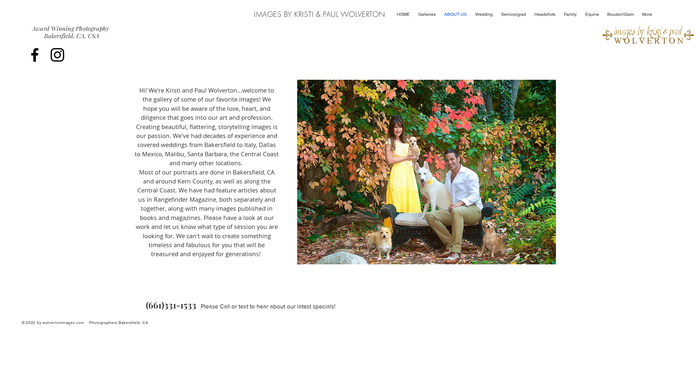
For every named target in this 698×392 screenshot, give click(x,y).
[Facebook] (35, 55)
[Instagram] (57, 55)
